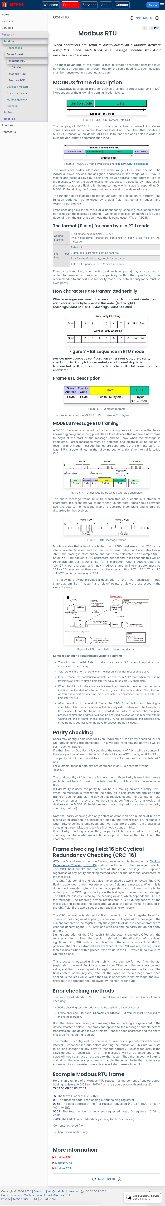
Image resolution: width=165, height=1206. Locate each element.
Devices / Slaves (17, 93)
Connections (14, 47)
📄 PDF (154, 28)
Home (5, 14)
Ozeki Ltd (39, 1191)
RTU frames (128, 1013)
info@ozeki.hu (56, 1191)
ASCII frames (98, 1013)
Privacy (5, 1199)
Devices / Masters (17, 86)
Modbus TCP (17, 80)
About (106, 5)
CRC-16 (16, 67)
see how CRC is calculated (132, 163)
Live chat (73, 1191)
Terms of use (21, 1199)
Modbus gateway (17, 99)
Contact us (9, 132)
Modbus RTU (17, 60)
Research (8, 34)
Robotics (9, 118)
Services (89, 5)
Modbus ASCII (17, 73)
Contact (122, 5)
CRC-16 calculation (126, 703)
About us (7, 125)
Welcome (50, 5)
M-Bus (8, 112)
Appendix (12, 106)
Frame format (15, 54)
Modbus (9, 41)
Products (70, 5)
